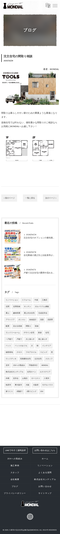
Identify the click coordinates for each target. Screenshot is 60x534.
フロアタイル (31, 352)
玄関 (7, 306)
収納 (36, 326)
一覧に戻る (30, 198)
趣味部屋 (16, 313)
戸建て (19, 339)
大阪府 (35, 384)
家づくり (9, 391)
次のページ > (50, 198)
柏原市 (8, 384)
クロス (19, 352)
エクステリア (45, 371)
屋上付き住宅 (29, 313)
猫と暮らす (42, 339)
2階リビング (31, 391)
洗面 (42, 319)
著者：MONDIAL (51, 69)
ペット (8, 345)
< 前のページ (9, 198)
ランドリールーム (13, 332)
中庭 (36, 300)
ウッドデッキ (11, 358)
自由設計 (32, 319)
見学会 (15, 378)
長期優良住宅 (25, 358)
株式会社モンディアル (14, 371)
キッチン (27, 306)
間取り (28, 326)
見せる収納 (17, 326)
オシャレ (21, 319)
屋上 (7, 313)
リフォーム (26, 300)
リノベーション (12, 300)
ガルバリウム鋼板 (42, 306)
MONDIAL (44, 365)
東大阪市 (18, 384)
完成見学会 (42, 313)
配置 (7, 326)
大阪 (27, 384)
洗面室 (50, 319)
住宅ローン (31, 371)
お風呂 (25, 378)
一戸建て (9, 339)
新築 (40, 332)
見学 (7, 365)
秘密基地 (9, 352)
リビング (43, 352)
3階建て (20, 391)
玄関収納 (16, 306)
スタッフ (48, 358)
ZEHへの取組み (19, 365)
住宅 (47, 332)
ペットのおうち (21, 345)
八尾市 (46, 378)
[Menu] (55, 5)
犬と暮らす (30, 339)
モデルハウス (47, 384)
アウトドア (10, 319)
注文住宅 (38, 358)
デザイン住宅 (29, 332)
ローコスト (35, 378)
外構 (7, 378)
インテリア (46, 345)
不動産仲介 (33, 365)
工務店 (44, 300)
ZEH (41, 391)
